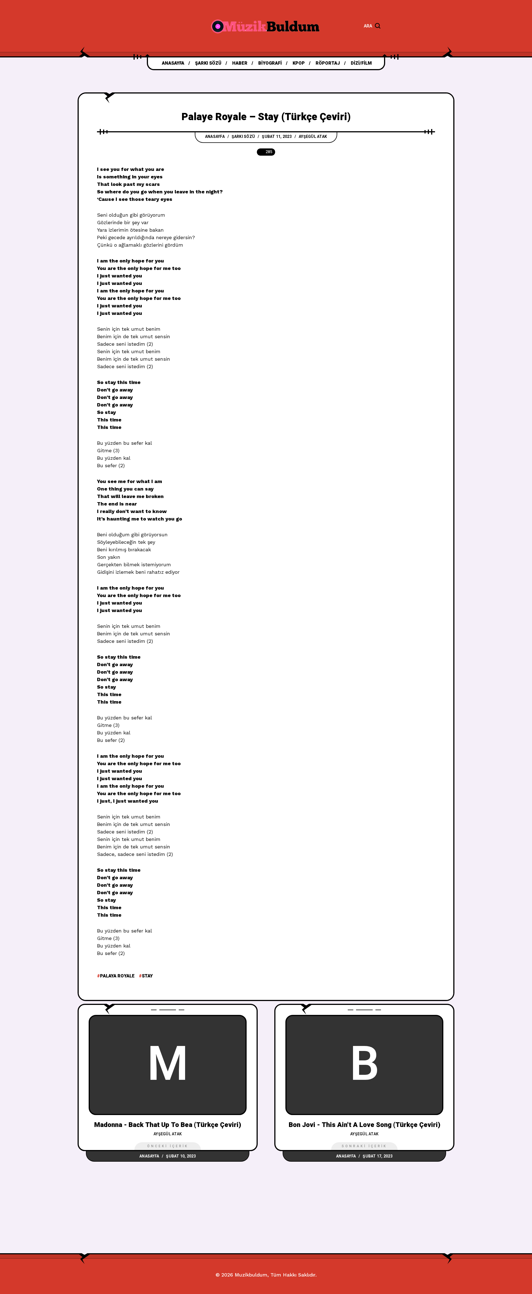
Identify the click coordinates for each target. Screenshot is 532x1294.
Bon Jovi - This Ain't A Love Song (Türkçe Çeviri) (364, 1125)
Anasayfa (215, 137)
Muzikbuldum (251, 1275)
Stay (147, 976)
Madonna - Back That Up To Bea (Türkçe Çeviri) (167, 1125)
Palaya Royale (117, 976)
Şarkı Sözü (243, 137)
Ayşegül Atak (313, 137)
